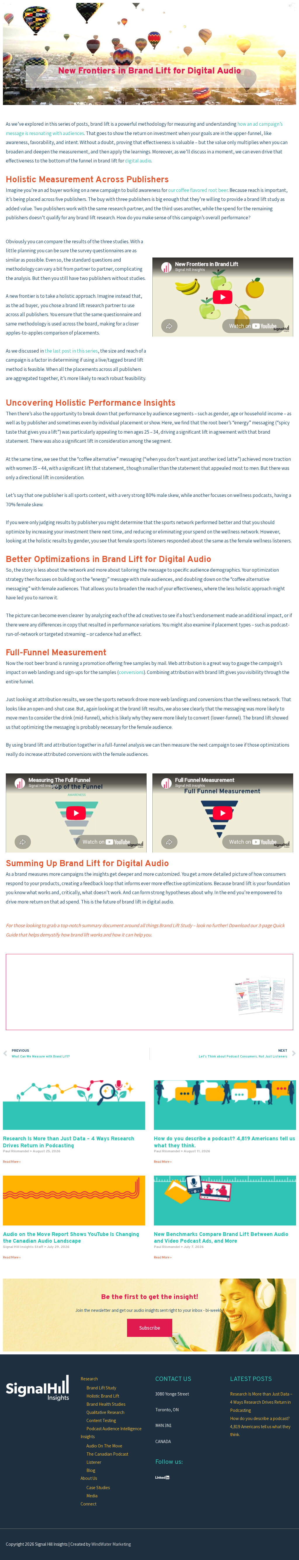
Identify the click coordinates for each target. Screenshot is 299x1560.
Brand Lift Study (101, 1388)
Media (92, 1495)
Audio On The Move (104, 1446)
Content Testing (101, 1420)
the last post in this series (71, 351)
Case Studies (98, 1487)
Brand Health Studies (105, 1404)
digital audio (138, 160)
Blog (90, 1470)
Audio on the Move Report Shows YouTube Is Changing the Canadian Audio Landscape (71, 1238)
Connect (88, 1504)
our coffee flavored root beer (198, 190)
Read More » (12, 1161)
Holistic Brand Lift (102, 1396)
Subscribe (149, 1327)
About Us (89, 1478)
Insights (88, 1436)
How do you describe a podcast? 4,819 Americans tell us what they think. (260, 1427)
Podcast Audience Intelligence (114, 1428)
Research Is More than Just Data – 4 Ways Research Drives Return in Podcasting (68, 1142)
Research (89, 1379)
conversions (131, 672)
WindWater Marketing (111, 1544)
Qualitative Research (105, 1412)
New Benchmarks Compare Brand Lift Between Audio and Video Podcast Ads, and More (221, 1238)
